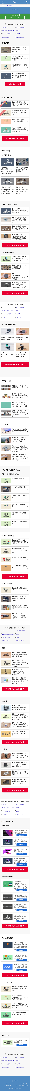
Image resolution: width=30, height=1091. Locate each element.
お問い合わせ (7, 1085)
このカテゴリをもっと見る (14, 245)
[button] (26, 559)
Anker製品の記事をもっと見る (14, 364)
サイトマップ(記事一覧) (22, 1085)
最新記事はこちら (14, 84)
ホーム (8, 1083)
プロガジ (15, 2)
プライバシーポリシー (22, 1083)
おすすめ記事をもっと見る (14, 138)
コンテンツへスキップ (6, 5)
